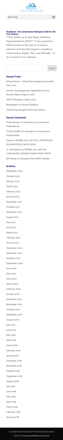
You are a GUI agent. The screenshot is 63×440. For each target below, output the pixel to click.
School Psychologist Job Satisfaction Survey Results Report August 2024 (27, 93)
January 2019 (12, 356)
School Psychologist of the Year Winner (25, 110)
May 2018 (11, 397)
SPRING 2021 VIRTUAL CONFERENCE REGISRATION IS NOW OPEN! (29, 142)
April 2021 (11, 228)
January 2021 (12, 243)
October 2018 (12, 371)
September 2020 (14, 263)
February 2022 (13, 192)
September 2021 (14, 212)
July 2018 (10, 386)
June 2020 (11, 268)
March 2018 (11, 407)
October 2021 (12, 207)
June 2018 (11, 392)
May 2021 (11, 222)
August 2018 (12, 381)
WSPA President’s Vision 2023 (21, 100)
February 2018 (13, 412)
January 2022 (12, 197)
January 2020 (13, 294)
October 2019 (12, 310)
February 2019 (13, 351)
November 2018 (14, 366)
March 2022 (12, 186)
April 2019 (11, 340)
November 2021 (14, 202)
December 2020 (14, 248)
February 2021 (13, 238)
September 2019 (14, 315)
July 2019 (10, 325)
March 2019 (11, 345)
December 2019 (14, 299)
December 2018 (14, 361)
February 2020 (13, 289)
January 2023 (12, 181)
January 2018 (12, 417)
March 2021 (11, 233)
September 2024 (14, 171)
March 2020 (12, 284)
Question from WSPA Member (35, 159)
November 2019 (14, 304)
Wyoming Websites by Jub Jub (36, 436)
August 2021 (12, 217)
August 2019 (12, 320)
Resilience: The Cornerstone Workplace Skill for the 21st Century (31, 33)
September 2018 (14, 376)
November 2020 (14, 253)
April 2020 (11, 279)
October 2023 (13, 176)
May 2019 (11, 335)
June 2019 (11, 330)
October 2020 (13, 258)
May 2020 (11, 274)
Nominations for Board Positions (22, 105)
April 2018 (11, 402)
